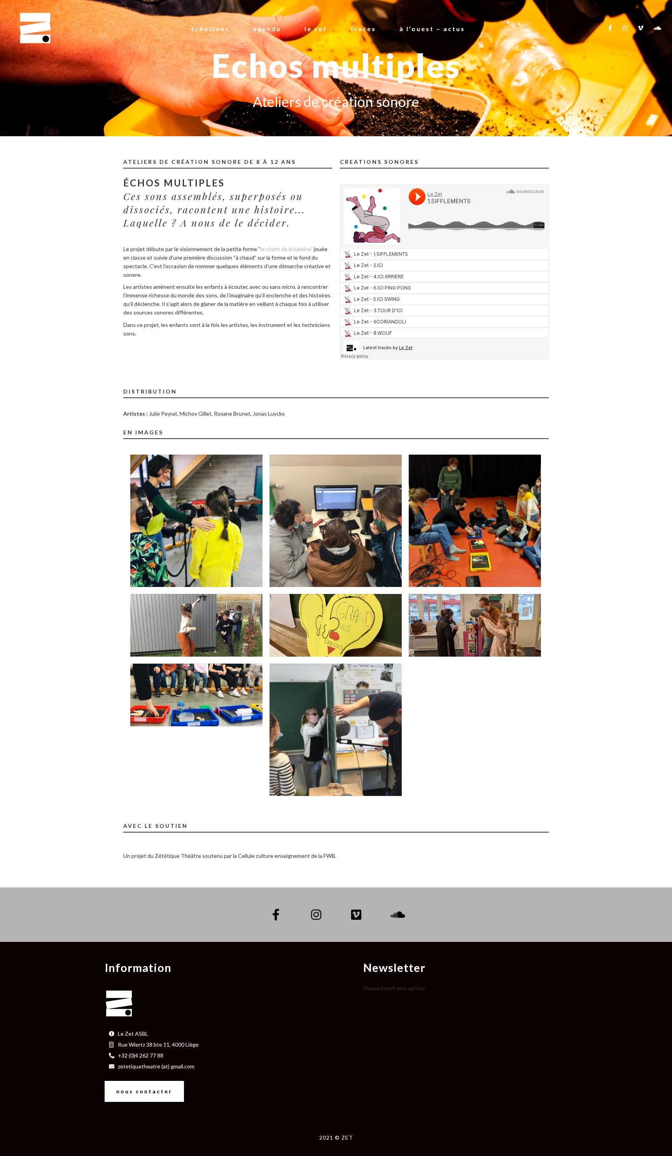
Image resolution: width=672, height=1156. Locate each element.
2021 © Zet (336, 1137)
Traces (363, 28)
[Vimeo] (356, 914)
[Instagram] (316, 914)
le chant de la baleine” (287, 249)
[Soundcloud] (396, 914)
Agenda (267, 28)
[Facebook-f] (276, 914)
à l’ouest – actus (432, 28)
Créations (210, 28)
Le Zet (315, 28)
